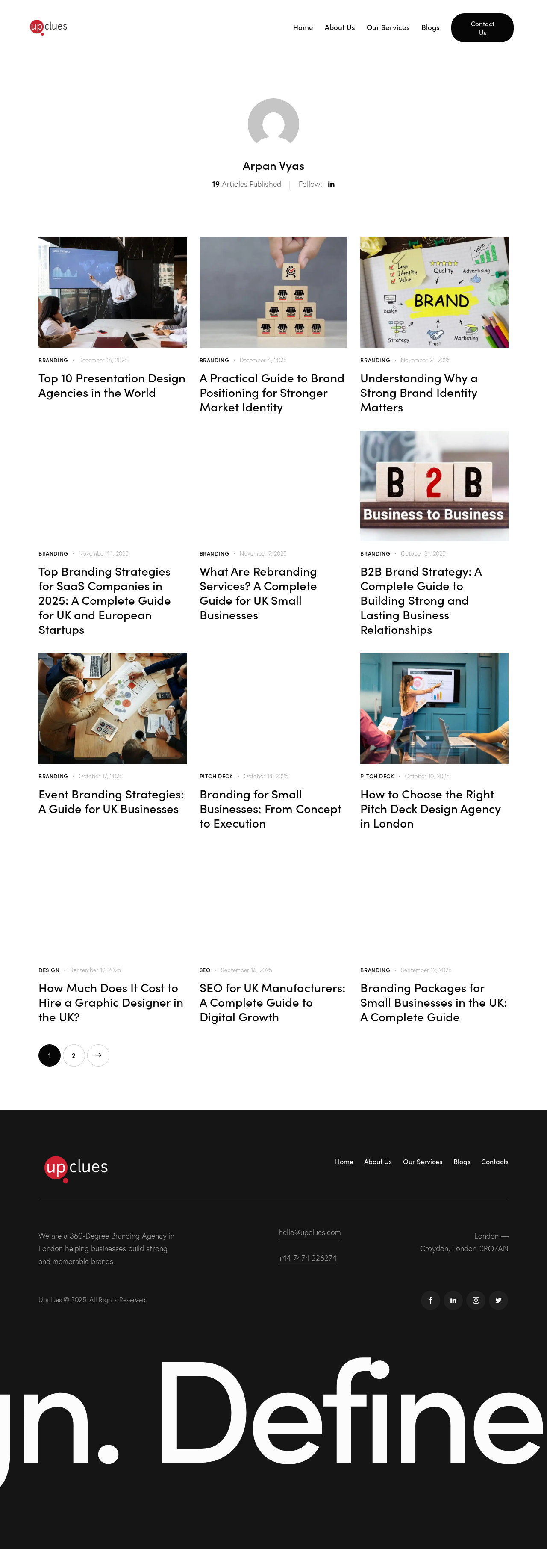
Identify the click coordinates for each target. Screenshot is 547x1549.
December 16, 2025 (103, 360)
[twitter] (498, 1300)
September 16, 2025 (246, 970)
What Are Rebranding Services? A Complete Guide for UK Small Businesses (258, 592)
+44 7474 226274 (308, 1258)
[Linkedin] (331, 184)
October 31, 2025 (423, 553)
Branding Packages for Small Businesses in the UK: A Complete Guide (433, 1001)
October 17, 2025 (101, 776)
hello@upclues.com (310, 1232)
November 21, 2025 (425, 360)
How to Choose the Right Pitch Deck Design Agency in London (430, 808)
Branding (53, 360)
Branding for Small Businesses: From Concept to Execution (270, 808)
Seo (205, 970)
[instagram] (475, 1300)
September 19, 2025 (95, 970)
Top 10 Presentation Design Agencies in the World (111, 384)
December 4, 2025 (263, 360)
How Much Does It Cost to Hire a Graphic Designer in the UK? (110, 1001)
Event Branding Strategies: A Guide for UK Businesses (111, 800)
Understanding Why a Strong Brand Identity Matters (419, 392)
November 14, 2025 (104, 553)
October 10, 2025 (427, 776)
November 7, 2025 (263, 553)
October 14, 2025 (266, 776)
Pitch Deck (216, 776)
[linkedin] (453, 1300)
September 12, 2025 (426, 970)
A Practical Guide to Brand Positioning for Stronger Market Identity (272, 392)
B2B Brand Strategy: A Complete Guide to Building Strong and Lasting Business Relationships (421, 599)
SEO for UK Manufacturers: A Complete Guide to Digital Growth (273, 1001)
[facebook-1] (430, 1300)
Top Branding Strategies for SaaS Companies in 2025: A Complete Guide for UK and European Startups (104, 599)
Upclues (50, 1299)
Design (49, 970)
